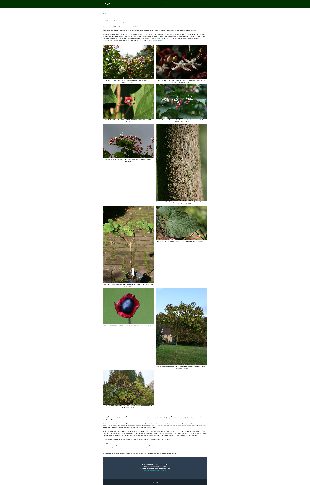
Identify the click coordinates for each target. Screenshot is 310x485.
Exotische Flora (165, 4)
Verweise (203, 4)
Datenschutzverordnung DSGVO (158, 470)
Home (106, 4)
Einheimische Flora (150, 4)
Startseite (105, 13)
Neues (139, 4)
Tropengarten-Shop (180, 4)
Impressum (193, 4)
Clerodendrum (160, 40)
